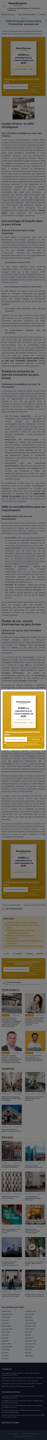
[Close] (42, 693)
